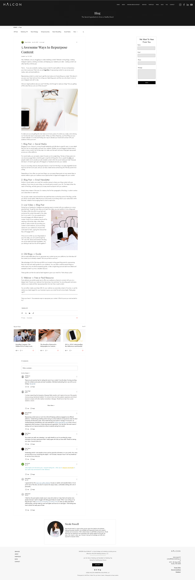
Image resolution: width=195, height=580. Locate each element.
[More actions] (77, 42)
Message (140, 67)
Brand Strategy (34, 32)
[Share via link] (33, 313)
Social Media (67, 32)
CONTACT (17, 561)
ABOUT (16, 554)
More (75, 32)
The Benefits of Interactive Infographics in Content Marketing (48, 345)
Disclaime (178, 572)
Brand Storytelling (57, 32)
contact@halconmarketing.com (174, 559)
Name (139, 45)
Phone (139, 59)
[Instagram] (180, 4)
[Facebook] (184, 4)
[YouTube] (191, 4)
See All (83, 326)
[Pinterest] (98, 570)
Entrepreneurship (45, 32)
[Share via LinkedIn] (29, 313)
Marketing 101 (24, 32)
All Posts (16, 32)
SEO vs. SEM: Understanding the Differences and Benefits (74, 345)
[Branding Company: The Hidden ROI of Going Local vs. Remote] (25, 335)
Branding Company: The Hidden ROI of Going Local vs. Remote (24, 345)
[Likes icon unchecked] (26, 387)
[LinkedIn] (187, 4)
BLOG (16, 559)
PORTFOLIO (18, 556)
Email (139, 52)
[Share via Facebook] (22, 313)
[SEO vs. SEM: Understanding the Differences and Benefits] (74, 335)
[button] (83, 31)
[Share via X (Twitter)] (26, 313)
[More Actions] (77, 377)
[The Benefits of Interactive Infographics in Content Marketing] (50, 335)
